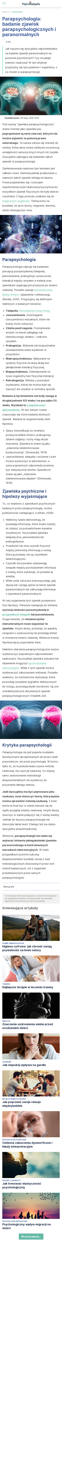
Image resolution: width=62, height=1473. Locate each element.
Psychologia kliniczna (14, 1140)
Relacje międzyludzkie (14, 1099)
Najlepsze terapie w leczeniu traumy (27, 987)
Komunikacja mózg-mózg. (35, 310)
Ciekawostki (17, 12)
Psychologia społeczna (14, 1221)
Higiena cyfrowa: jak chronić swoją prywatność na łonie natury (27, 948)
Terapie (6, 984)
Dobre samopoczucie (13, 943)
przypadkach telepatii (16, 614)
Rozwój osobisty (11, 1180)
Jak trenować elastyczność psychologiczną (21, 1185)
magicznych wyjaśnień (16, 200)
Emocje (6, 1021)
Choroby (6, 1062)
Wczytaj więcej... (31, 1236)
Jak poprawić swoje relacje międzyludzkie (21, 1104)
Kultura (5, 12)
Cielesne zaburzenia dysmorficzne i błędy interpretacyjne (27, 1144)
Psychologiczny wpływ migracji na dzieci (26, 1226)
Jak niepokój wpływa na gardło (24, 1065)
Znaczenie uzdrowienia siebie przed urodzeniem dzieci (27, 1026)
